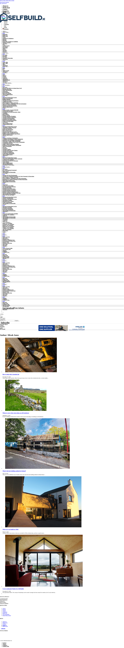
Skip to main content (4, 0)
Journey (4, 610)
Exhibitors (5, 645)
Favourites (2, 326)
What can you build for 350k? (11, 529)
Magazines (5, 309)
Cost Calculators (6, 614)
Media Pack (6, 7)
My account (2, 329)
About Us (5, 6)
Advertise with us (4, 324)
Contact (5, 9)
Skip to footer (11, 0)
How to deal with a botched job (11, 374)
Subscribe (5, 322)
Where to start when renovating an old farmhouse (16, 413)
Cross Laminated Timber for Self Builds (13, 588)
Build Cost (5, 221)
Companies (5, 220)
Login (4, 12)
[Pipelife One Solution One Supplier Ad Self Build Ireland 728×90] (62, 330)
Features (4, 642)
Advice (4, 608)
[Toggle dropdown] (8, 32)
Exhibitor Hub (6, 646)
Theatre (4, 644)
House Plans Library (7, 615)
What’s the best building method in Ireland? (14, 471)
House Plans (5, 230)
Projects (4, 609)
